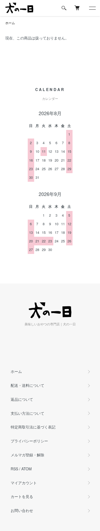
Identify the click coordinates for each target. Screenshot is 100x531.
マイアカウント (24, 482)
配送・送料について (27, 385)
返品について (22, 399)
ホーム (10, 22)
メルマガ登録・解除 (27, 454)
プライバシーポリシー (29, 440)
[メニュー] (92, 8)
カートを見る (22, 496)
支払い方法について (27, 413)
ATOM (26, 468)
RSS (14, 468)
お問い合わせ (22, 510)
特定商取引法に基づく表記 (33, 427)
